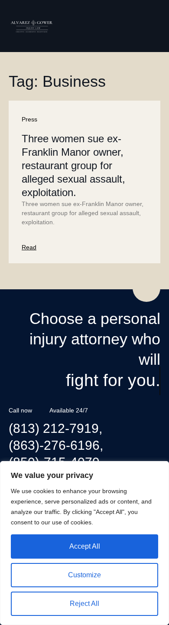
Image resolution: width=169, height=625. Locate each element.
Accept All (84, 546)
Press (29, 119)
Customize (84, 575)
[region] (84, 543)
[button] (153, 26)
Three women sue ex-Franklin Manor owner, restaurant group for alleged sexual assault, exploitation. (73, 166)
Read (29, 247)
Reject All (84, 603)
